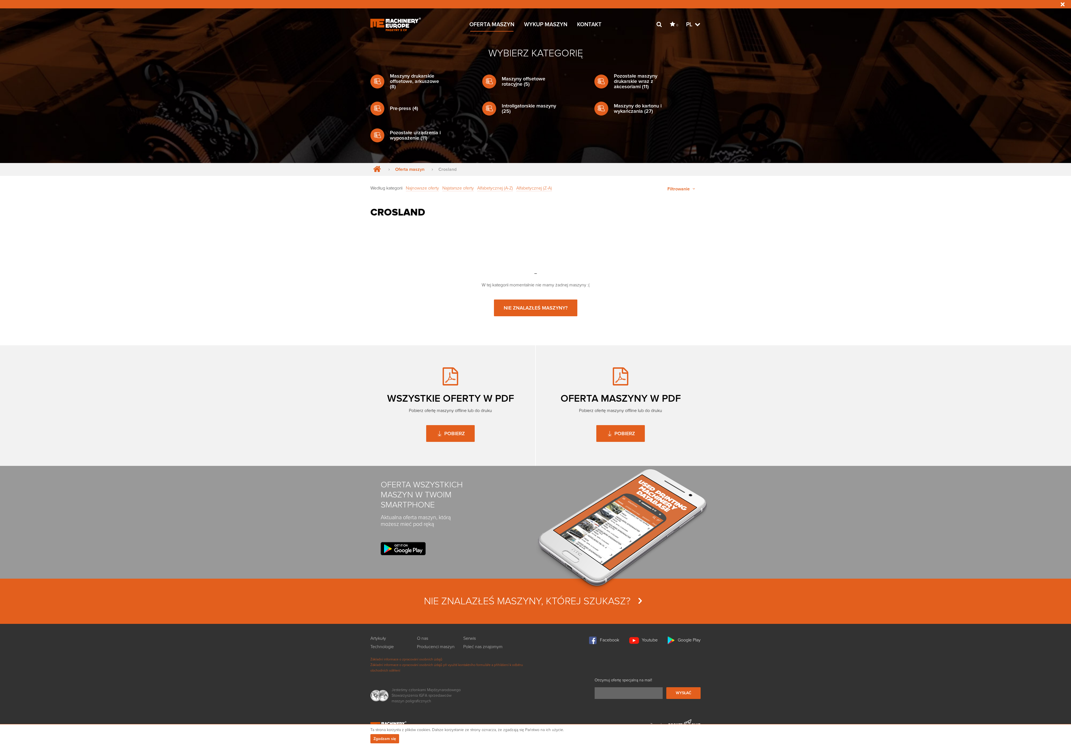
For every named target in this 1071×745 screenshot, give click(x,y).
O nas (422, 638)
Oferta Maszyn (491, 24)
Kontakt (589, 24)
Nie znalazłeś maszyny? (536, 308)
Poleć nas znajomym (483, 647)
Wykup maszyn (545, 24)
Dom (375, 169)
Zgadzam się (384, 738)
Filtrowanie (679, 189)
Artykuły (378, 638)
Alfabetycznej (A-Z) (495, 188)
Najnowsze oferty (422, 188)
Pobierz (454, 433)
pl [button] (690, 24)
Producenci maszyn (436, 647)
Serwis (469, 638)
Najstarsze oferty (458, 188)
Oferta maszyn (409, 169)
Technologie (382, 647)
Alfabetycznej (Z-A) (534, 188)
